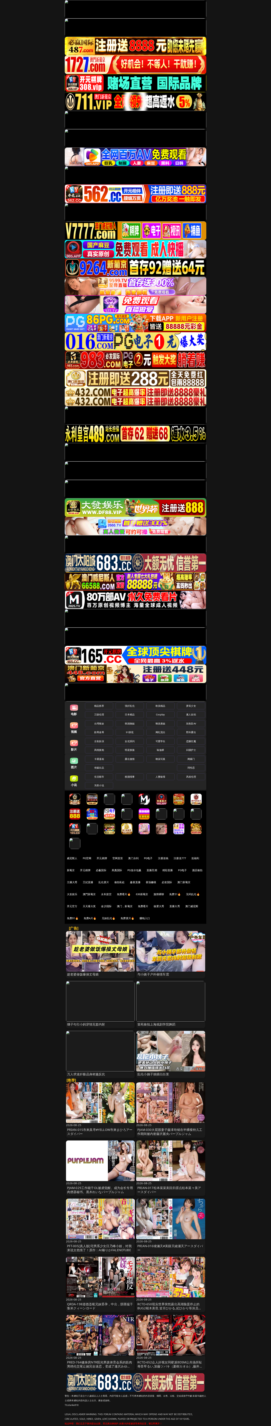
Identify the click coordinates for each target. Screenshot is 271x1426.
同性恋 (191, 767)
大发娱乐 (72, 894)
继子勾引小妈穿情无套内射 (86, 1024)
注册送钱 (163, 858)
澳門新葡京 (89, 894)
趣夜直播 (135, 882)
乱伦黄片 (103, 882)
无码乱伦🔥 (193, 894)
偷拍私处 (119, 882)
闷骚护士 (191, 750)
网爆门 (191, 759)
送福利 (195, 858)
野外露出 (191, 732)
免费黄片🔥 (127, 918)
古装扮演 (99, 741)
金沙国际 (106, 906)
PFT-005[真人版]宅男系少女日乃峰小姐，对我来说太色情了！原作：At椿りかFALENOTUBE (99, 1248)
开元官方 (72, 906)
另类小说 (99, 785)
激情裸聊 (159, 894)
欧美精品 (160, 705)
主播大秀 (72, 882)
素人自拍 (191, 714)
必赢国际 (101, 870)
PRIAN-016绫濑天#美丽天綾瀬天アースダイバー (170, 1248)
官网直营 (117, 858)
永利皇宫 (106, 894)
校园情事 (130, 776)
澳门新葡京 (183, 882)
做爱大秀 (159, 906)
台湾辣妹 (99, 723)
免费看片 (143, 906)
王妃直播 (88, 882)
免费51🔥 (175, 894)
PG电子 (148, 858)
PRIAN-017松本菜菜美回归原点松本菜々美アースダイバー (169, 1190)
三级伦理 (99, 714)
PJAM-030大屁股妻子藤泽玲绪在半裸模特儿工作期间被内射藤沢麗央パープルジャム (169, 1132)
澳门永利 (133, 858)
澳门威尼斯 (191, 906)
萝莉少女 (191, 705)
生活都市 (99, 776)
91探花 (129, 732)
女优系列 (130, 741)
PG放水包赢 (134, 870)
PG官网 (87, 858)
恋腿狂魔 (191, 741)
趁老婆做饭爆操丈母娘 (83, 974)
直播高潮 (152, 870)
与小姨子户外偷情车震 (153, 974)
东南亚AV (191, 723)
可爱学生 (160, 741)
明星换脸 (130, 750)
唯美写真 (160, 759)
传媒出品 (99, 767)
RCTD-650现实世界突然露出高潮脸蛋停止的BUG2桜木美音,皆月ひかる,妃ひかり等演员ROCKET (168, 1308)
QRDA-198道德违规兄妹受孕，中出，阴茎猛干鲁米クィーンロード (100, 1306)
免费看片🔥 (124, 894)
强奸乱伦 (130, 705)
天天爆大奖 (89, 906)
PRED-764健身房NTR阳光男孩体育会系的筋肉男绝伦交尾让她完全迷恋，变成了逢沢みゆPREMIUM (99, 1366)
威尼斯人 (72, 858)
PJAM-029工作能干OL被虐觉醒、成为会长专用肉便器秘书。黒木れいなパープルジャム (100, 1190)
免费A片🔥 (90, 918)
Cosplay (160, 714)
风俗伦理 (191, 776)
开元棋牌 (102, 858)
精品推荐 (99, 705)
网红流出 (160, 732)
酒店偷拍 (197, 870)
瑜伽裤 (160, 750)
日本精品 (130, 714)
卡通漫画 (99, 759)
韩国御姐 (130, 723)
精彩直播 (167, 870)
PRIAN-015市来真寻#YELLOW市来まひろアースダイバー (100, 1132)
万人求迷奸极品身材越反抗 (86, 1074)
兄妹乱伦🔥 (108, 918)
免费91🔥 (72, 918)
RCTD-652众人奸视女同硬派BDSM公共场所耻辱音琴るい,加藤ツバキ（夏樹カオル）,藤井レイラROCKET (170, 1366)
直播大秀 (174, 906)
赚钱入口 (145, 918)
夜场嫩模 (151, 882)
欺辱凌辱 (99, 732)
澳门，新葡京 (125, 906)
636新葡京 (142, 894)
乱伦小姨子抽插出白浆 (153, 1074)
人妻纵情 (160, 776)
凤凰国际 (117, 870)
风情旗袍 (99, 750)
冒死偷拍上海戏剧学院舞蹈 (156, 1024)
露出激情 (130, 759)
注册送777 (180, 858)
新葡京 (71, 870)
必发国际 (167, 882)
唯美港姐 (160, 723)
